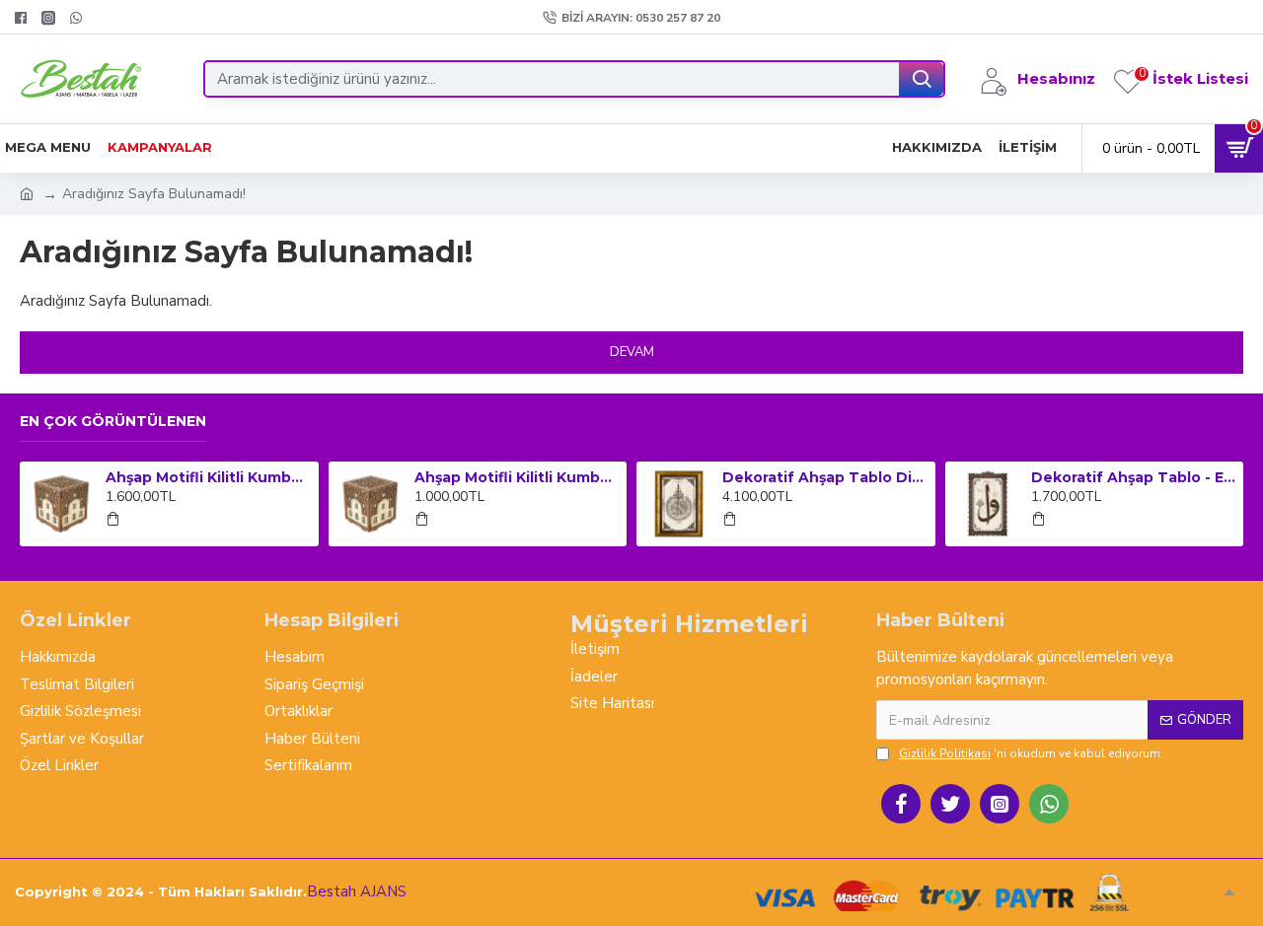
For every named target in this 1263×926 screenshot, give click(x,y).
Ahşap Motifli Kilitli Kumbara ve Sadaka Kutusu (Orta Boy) (517, 477)
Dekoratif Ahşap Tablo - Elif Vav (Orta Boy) (1133, 477)
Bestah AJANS (357, 891)
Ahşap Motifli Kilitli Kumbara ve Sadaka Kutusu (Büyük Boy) (208, 477)
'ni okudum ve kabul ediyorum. (1031, 753)
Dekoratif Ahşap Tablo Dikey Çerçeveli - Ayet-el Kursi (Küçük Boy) (825, 477)
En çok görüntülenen (113, 421)
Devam (632, 352)
